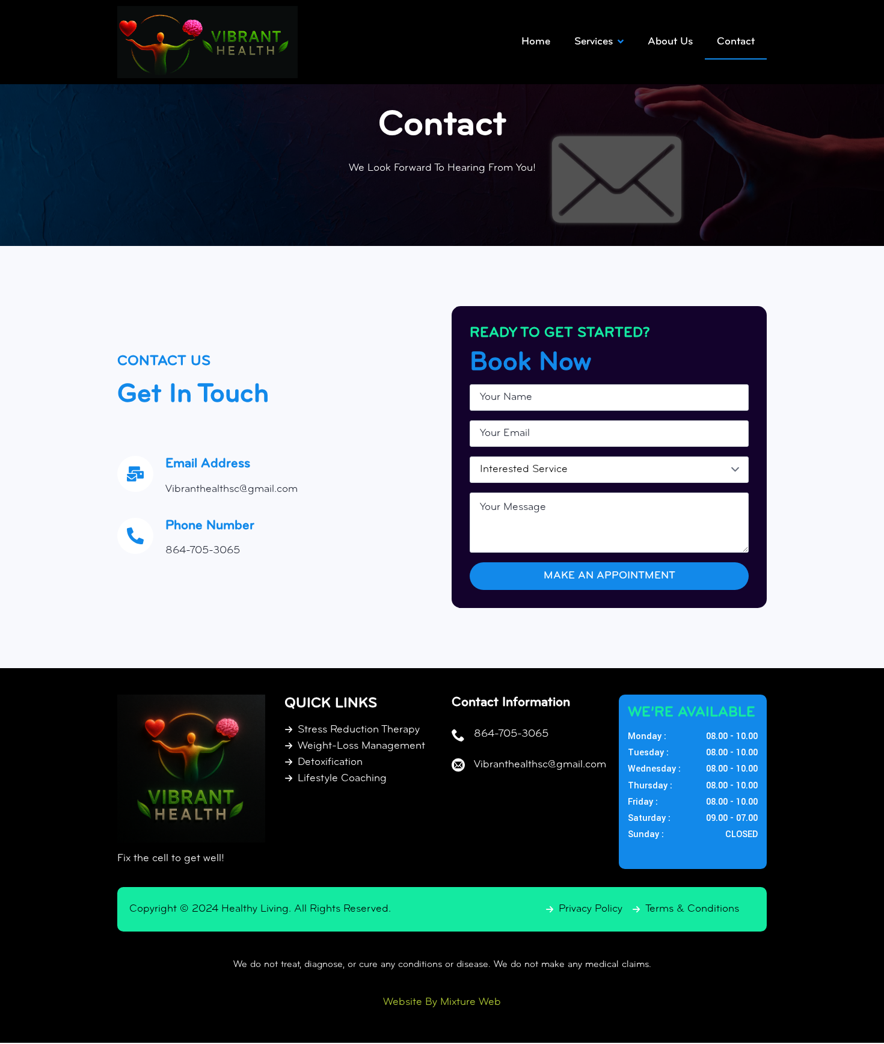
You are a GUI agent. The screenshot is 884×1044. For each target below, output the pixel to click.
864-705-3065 (202, 550)
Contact (736, 42)
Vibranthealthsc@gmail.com (231, 489)
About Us (670, 42)
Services (593, 42)
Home (535, 42)
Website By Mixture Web (442, 1002)
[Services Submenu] (624, 42)
